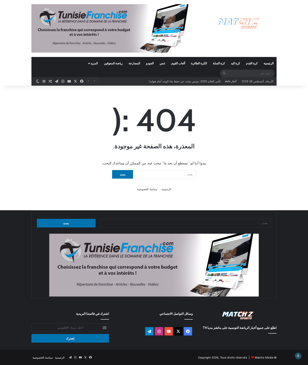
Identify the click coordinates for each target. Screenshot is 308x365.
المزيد (94, 63)
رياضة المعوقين (113, 63)
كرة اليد (235, 63)
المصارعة (134, 63)
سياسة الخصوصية (147, 189)
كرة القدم (252, 63)
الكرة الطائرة (199, 63)
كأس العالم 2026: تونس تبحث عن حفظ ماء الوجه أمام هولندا (185, 78)
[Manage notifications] (298, 355)
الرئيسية (269, 63)
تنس (162, 63)
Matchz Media (264, 357)
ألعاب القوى (178, 63)
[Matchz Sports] (238, 23)
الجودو (150, 63)
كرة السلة (219, 63)
